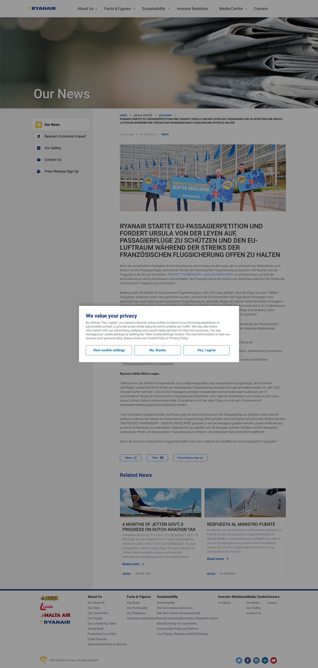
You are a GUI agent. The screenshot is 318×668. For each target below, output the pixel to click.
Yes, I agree (206, 350)
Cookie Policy (156, 338)
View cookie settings (109, 350)
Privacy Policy (178, 338)
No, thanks (157, 350)
